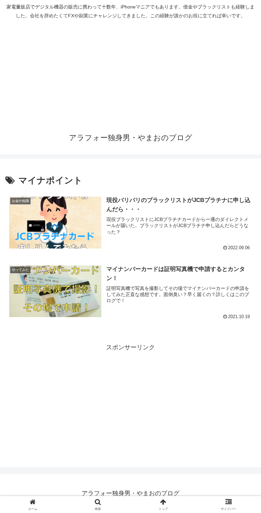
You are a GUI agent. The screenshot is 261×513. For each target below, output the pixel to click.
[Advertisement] (130, 73)
